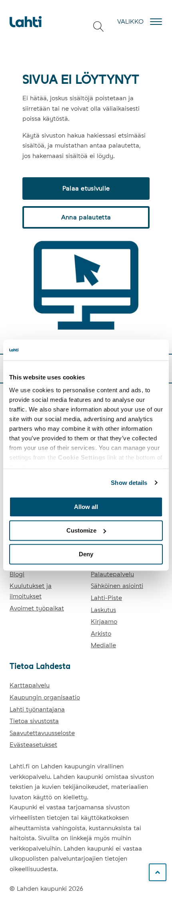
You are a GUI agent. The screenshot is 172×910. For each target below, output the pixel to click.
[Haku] (98, 26)
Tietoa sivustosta (34, 721)
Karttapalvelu (30, 685)
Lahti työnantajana (37, 709)
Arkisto (101, 633)
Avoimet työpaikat (37, 608)
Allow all (86, 506)
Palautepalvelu (112, 574)
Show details (129, 482)
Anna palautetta (86, 217)
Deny (86, 554)
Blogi (17, 574)
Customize (81, 530)
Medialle (103, 645)
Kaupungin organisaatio (45, 697)
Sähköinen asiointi (117, 586)
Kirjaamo (104, 621)
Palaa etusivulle (86, 188)
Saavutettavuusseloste (42, 733)
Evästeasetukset (33, 744)
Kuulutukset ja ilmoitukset (31, 591)
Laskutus (103, 610)
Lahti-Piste (106, 598)
